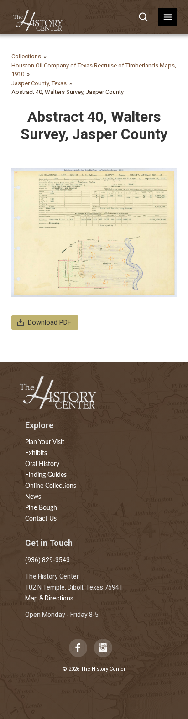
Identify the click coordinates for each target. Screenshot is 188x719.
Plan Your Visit (44, 442)
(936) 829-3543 (47, 560)
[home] (38, 17)
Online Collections (50, 486)
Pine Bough (41, 508)
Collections (26, 56)
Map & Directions (49, 598)
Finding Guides (46, 475)
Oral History (42, 464)
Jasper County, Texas (39, 83)
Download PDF (49, 322)
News (33, 497)
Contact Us (41, 519)
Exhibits (36, 453)
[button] (167, 17)
